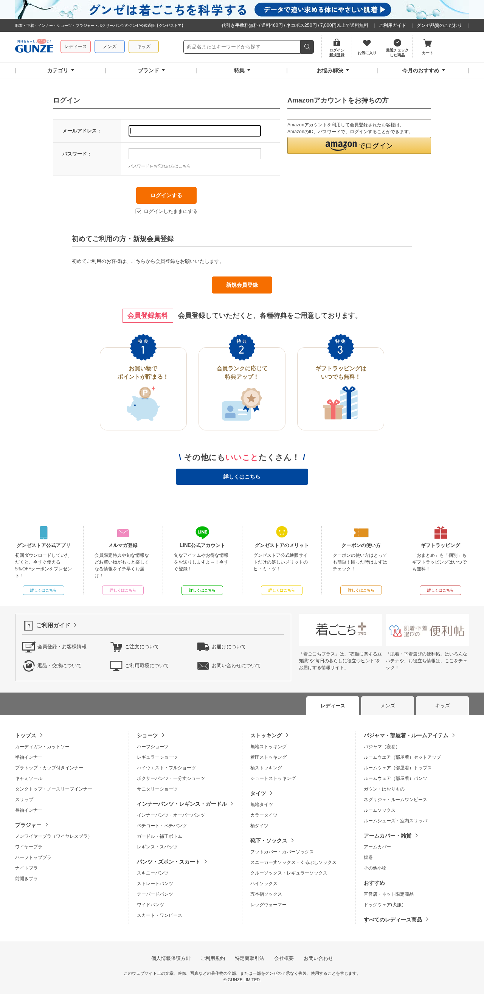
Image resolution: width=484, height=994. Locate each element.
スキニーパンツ (153, 873)
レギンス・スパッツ (157, 847)
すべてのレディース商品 (393, 919)
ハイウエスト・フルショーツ (166, 767)
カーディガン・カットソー (42, 746)
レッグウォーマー (268, 904)
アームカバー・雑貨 (387, 835)
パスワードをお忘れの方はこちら (160, 166)
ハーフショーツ (153, 746)
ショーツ (147, 735)
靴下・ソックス (268, 840)
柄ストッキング (266, 767)
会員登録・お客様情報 (62, 646)
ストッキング (266, 735)
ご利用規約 (212, 958)
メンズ (109, 46)
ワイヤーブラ (28, 847)
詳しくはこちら (242, 477)
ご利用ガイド (392, 25)
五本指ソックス (266, 894)
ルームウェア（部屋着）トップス (398, 767)
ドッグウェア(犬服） (385, 904)
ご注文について (142, 646)
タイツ (258, 793)
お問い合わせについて (236, 665)
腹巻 (368, 857)
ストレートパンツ (155, 883)
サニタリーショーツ (157, 789)
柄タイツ (259, 825)
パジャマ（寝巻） (382, 746)
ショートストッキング (273, 778)
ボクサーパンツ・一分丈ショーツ (171, 778)
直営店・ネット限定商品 (389, 894)
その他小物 (375, 868)
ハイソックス (264, 883)
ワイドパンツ (150, 904)
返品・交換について (59, 665)
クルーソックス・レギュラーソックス (288, 873)
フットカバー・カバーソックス (282, 851)
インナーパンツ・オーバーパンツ (171, 815)
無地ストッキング (268, 746)
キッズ (143, 46)
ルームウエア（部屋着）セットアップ (402, 757)
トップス (25, 735)
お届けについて (229, 646)
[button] (359, 145)
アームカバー (377, 847)
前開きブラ (26, 878)
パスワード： (77, 154)
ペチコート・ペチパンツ (162, 825)
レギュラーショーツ (157, 757)
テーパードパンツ (155, 894)
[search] (307, 47)
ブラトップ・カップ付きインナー (49, 767)
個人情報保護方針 (171, 958)
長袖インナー (28, 810)
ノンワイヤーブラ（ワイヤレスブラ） (53, 836)
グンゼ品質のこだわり (439, 25)
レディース (75, 46)
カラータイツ (264, 815)
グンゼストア (34, 47)
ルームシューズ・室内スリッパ (395, 820)
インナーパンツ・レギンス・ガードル (182, 804)
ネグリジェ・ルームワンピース (395, 799)
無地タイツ (261, 804)
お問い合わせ (318, 958)
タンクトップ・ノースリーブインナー (53, 789)
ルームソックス (380, 810)
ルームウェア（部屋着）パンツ (395, 778)
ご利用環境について (147, 665)
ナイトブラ (26, 868)
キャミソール (28, 778)
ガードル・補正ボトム (159, 836)
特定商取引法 (249, 958)
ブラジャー (28, 825)
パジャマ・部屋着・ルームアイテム (406, 735)
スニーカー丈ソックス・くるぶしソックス (293, 862)
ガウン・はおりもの (384, 789)
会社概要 (284, 958)
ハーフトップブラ (33, 857)
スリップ (24, 799)
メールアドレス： (82, 131)
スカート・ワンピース (159, 915)
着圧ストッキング (268, 757)
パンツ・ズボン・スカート (168, 862)
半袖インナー (28, 757)
